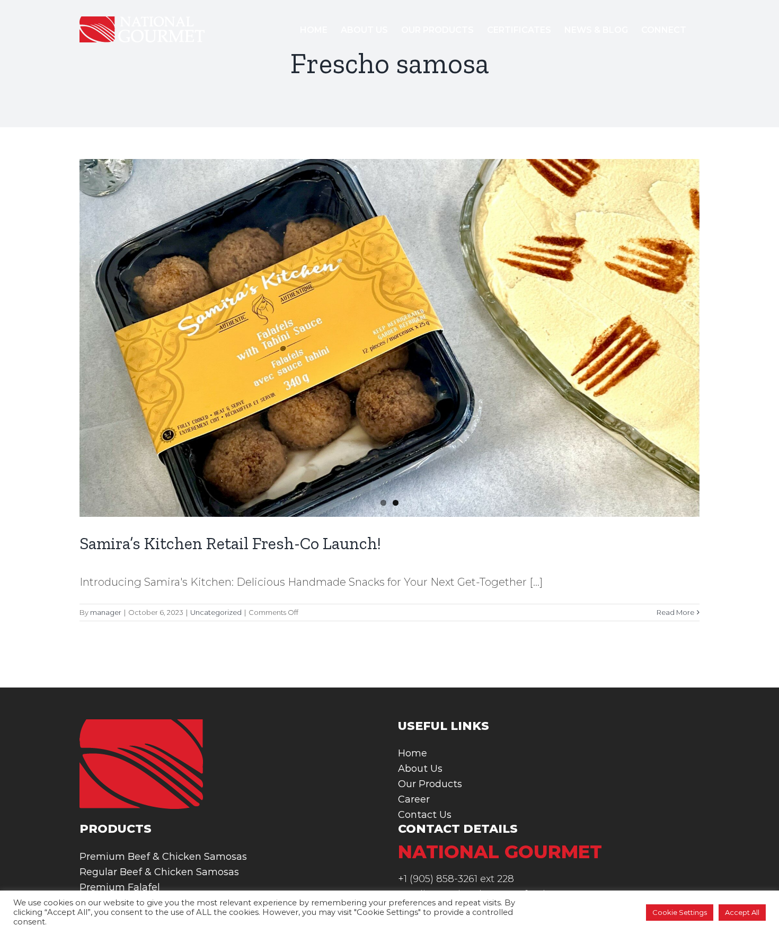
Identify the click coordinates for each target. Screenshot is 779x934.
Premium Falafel (119, 887)
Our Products (430, 784)
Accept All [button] (742, 912)
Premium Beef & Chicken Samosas (163, 856)
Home (412, 753)
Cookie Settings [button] (679, 912)
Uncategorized (216, 612)
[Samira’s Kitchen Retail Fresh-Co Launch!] (389, 338)
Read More (675, 612)
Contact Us (425, 815)
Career (414, 799)
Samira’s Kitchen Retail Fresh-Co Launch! (230, 543)
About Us (420, 768)
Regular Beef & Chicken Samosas (159, 872)
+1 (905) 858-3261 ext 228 (456, 879)
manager (105, 612)
